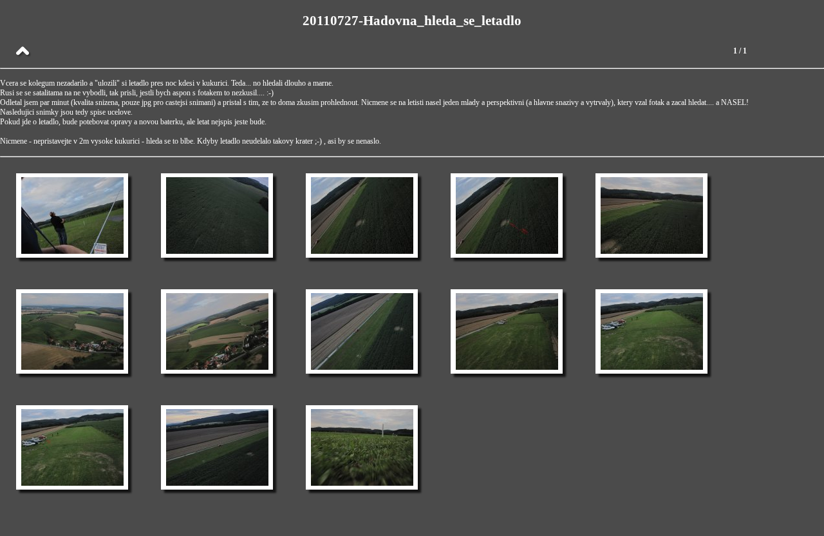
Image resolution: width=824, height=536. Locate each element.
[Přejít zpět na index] (22, 51)
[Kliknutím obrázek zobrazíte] (72, 215)
